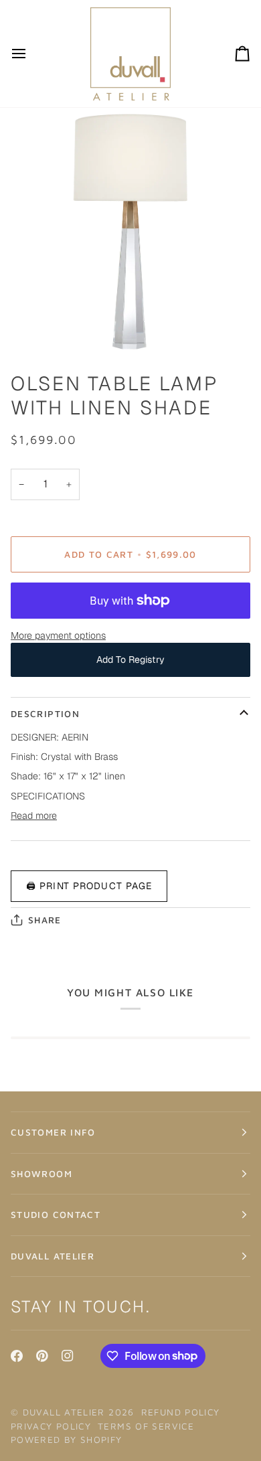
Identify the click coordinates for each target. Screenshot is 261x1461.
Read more (34, 816)
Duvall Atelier (64, 1412)
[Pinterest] (42, 1356)
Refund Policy (180, 1412)
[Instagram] (68, 1356)
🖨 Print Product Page (89, 886)
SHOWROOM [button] (41, 1173)
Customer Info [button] (53, 1132)
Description (45, 713)
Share (45, 920)
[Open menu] (31, 53)
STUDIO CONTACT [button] (55, 1214)
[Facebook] (17, 1356)
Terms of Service (146, 1426)
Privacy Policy (51, 1426)
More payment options (58, 635)
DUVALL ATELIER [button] (52, 1256)
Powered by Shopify (66, 1439)
